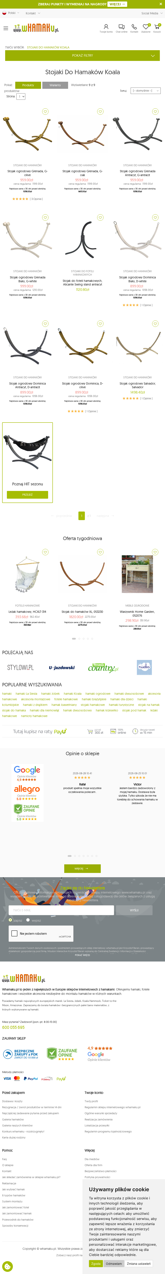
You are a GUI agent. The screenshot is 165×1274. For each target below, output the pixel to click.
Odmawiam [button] (114, 1263)
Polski (10, 13)
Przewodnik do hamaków (18, 1219)
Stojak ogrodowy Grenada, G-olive (28, 173)
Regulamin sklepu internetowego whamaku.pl (113, 1107)
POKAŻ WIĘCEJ (82, 955)
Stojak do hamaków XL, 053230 (82, 612)
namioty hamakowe (34, 716)
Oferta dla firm (93, 1165)
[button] (106, 28)
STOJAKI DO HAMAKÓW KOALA (48, 47)
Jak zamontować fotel (15, 1207)
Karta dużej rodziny (14, 1137)
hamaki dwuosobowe (129, 694)
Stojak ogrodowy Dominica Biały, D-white (137, 279)
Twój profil (91, 1101)
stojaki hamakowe (93, 705)
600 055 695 (13, 1027)
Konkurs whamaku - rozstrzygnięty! (23, 1131)
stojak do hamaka (14, 710)
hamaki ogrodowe (98, 694)
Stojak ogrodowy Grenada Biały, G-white (27, 279)
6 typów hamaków (13, 1195)
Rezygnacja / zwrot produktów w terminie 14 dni (31, 1107)
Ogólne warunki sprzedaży (101, 1113)
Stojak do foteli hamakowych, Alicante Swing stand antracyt (82, 283)
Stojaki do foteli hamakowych (82, 272)
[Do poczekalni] (45, 111)
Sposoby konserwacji (15, 1225)
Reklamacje (9, 1183)
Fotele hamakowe (27, 605)
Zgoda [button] (96, 1263)
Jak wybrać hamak (13, 1189)
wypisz (36, 920)
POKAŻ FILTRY (82, 55)
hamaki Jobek (50, 694)
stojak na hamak (149, 705)
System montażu (12, 1201)
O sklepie (7, 1165)
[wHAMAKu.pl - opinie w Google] (27, 773)
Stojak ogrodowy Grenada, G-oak (83, 173)
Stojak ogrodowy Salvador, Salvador (138, 385)
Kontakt (31, 13)
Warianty (55, 85)
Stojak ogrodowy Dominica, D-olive (82, 385)
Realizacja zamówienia (99, 1119)
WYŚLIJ (134, 910)
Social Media (150, 13)
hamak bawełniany (64, 705)
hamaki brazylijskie (94, 699)
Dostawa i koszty (12, 1101)
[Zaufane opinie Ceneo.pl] (61, 1054)
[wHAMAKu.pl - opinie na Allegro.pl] (27, 793)
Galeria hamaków (13, 1119)
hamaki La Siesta (26, 694)
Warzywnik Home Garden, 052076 (137, 613)
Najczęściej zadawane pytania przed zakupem (30, 1113)
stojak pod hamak (134, 710)
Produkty (28, 85)
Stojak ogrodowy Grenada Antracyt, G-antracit (137, 173)
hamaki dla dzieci (121, 699)
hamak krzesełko (107, 710)
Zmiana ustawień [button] (139, 1263)
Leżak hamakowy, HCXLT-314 (27, 612)
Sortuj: (123, 90)
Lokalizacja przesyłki (97, 1125)
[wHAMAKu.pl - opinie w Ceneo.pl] (27, 812)
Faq (4, 1159)
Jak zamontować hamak (17, 1213)
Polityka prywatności (97, 1177)
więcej (79, 868)
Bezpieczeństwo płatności (100, 1171)
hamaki (7, 694)
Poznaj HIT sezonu (27, 484)
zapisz (18, 920)
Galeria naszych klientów (17, 1125)
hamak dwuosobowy (77, 710)
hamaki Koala (72, 694)
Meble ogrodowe (137, 605)
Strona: (10, 96)
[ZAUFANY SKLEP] (20, 1054)
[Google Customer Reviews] (103, 1054)
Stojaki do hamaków (27, 165)
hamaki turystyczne (121, 705)
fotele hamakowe (66, 699)
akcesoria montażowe (35, 699)
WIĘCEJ (116, 4)
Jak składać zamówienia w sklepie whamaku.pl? (31, 1177)
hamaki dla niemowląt (44, 710)
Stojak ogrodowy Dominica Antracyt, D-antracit (27, 385)
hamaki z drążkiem (35, 705)
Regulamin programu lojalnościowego (108, 1131)
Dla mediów (92, 1159)
